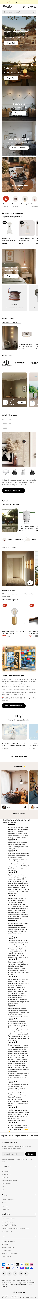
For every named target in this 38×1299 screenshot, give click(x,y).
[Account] (27, 7)
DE (17, 1296)
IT (5, 1297)
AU (2, 1296)
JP (8, 1297)
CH (11, 1296)
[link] (7, 362)
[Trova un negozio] (24, 7)
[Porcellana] (19, 449)
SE (23, 1297)
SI (26, 1297)
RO (17, 1297)
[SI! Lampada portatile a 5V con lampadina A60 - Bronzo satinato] (14, 616)
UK (29, 1297)
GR (29, 1296)
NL (11, 1297)
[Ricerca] (34, 12)
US (32, 1297)
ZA (35, 1297)
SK (20, 1297)
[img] (19, 825)
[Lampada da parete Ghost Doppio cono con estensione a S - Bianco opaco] (27, 228)
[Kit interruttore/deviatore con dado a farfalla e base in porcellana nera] (32, 472)
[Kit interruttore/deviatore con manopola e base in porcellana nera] (14, 472)
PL (14, 1297)
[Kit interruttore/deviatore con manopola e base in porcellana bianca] (23, 472)
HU (35, 1296)
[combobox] (19, 12)
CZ (14, 1296)
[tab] (6, 419)
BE (7, 1296)
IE (2, 1297)
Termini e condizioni (20, 1159)
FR (26, 1296)
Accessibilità (20, 1292)
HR (32, 1296)
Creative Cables (10, 1280)
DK (20, 1296)
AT (5, 1296)
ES (23, 1296)
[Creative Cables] (10, 338)
